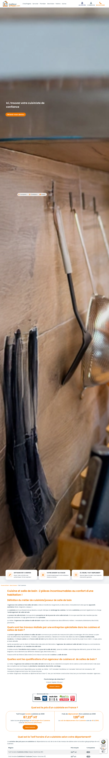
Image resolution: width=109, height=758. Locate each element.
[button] (100, 4)
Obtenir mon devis (15, 114)
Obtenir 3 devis (54, 686)
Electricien (50, 4)
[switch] (103, 752)
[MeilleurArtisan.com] (11, 4)
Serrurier (35, 4)
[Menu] (106, 740)
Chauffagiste (27, 4)
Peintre (58, 4)
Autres (64, 4)
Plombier (43, 4)
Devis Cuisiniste (30, 727)
